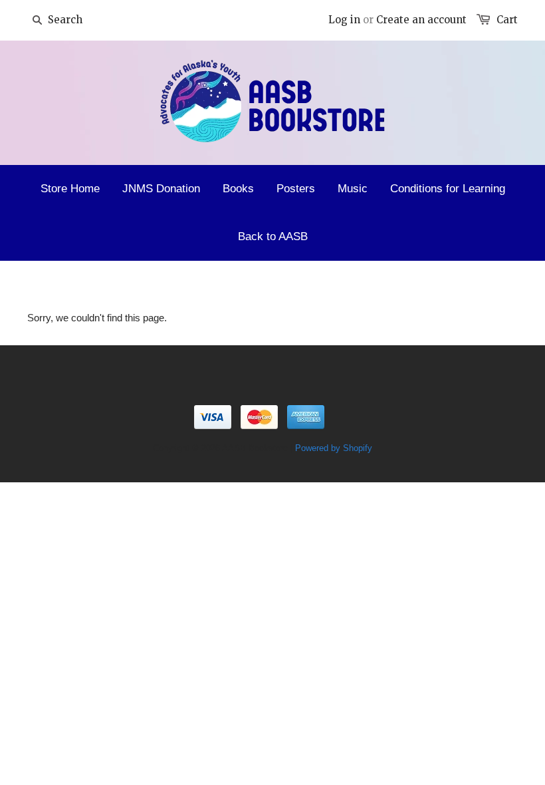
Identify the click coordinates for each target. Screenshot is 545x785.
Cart (507, 19)
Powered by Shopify (333, 448)
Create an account (421, 19)
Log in (344, 19)
